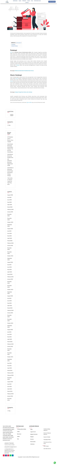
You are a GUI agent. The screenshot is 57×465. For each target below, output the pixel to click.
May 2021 (9, 365)
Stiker (31, 429)
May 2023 (9, 303)
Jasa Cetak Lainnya (47, 448)
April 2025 (9, 238)
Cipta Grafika (29, 102)
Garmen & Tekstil (47, 437)
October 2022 (10, 323)
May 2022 (9, 336)
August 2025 (10, 228)
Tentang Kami (37, 0)
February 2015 (10, 393)
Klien (28, 0)
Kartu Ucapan (46, 446)
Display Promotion (34, 434)
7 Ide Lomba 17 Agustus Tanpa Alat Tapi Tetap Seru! (9, 181)
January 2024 (10, 279)
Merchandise (32, 441)
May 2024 (9, 269)
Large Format (33, 431)
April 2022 (9, 339)
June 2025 (9, 233)
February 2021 (10, 373)
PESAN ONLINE (52, 1)
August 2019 (10, 381)
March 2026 (9, 207)
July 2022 (9, 332)
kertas (16, 78)
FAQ (18, 439)
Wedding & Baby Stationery (47, 429)
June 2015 (9, 386)
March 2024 (9, 274)
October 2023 (10, 289)
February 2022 (10, 344)
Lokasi (26, 2)
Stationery (32, 444)
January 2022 (10, 346)
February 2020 (10, 375)
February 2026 (10, 209)
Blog (20, 0)
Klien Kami (19, 434)
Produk (24, 0)
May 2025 (9, 236)
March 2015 (9, 391)
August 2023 (10, 296)
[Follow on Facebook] (6, 455)
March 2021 (9, 370)
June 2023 (9, 300)
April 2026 (9, 204)
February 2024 (10, 276)
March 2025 (9, 240)
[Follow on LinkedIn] (13, 455)
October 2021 (10, 356)
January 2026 (10, 212)
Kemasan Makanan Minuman (47, 433)
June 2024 (9, 267)
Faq (32, 0)
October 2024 (10, 256)
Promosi (32, 439)
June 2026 (9, 199)
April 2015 (9, 389)
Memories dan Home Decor (47, 443)
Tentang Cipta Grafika (21, 429)
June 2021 (9, 363)
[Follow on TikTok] (4, 455)
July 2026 (9, 197)
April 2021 (9, 368)
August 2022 (10, 329)
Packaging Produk (47, 439)
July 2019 (9, 384)
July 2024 (9, 264)
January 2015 (10, 396)
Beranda (15, 0)
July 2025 (9, 231)
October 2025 (10, 222)
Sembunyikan (18, 42)
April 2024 (9, 272)
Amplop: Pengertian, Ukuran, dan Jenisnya (23, 92)
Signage (32, 436)
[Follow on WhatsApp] (10, 455)
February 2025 (10, 243)
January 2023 (10, 312)
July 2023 (9, 298)
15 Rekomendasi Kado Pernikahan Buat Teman (24, 70)
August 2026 (10, 195)
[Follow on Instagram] (8, 455)
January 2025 (10, 245)
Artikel (18, 436)
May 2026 (9, 202)
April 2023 (9, 305)
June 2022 (9, 334)
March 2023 (9, 308)
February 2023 (10, 310)
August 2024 (10, 262)
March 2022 (9, 341)
